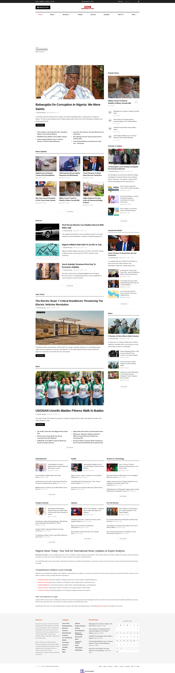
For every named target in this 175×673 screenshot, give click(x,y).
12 (127, 636)
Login (121, 1)
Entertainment (66, 633)
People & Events (80, 626)
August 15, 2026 (65, 203)
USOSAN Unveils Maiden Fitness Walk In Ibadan (52, 136)
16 (117, 640)
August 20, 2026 (52, 414)
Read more (41, 125)
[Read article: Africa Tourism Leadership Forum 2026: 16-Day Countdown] (113, 189)
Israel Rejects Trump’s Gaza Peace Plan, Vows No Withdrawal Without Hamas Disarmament (129, 272)
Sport (39, 403)
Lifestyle (106, 14)
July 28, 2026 (62, 483)
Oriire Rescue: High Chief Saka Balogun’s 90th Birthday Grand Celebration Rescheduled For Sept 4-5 (52, 523)
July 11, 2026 (46, 531)
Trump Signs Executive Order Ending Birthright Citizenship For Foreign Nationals (129, 282)
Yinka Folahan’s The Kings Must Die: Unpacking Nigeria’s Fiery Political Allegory (128, 510)
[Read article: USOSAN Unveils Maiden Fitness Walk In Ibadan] (70, 388)
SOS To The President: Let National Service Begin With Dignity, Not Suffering (93, 510)
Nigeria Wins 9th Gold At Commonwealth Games (88, 431)
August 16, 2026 (41, 203)
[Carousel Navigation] (87, 47)
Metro (111, 332)
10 (120, 636)
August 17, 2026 (65, 178)
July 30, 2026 (124, 533)
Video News (78, 647)
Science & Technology (78, 633)
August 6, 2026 (125, 287)
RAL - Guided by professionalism (50, 666)
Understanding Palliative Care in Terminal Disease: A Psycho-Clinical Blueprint (93, 466)
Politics (80, 14)
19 (127, 640)
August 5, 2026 (125, 297)
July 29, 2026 (125, 357)
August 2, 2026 (43, 477)
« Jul (117, 651)
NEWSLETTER (43, 7)
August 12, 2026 (126, 204)
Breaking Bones (67, 626)
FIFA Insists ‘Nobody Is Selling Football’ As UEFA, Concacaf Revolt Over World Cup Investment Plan (86, 436)
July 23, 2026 (118, 485)
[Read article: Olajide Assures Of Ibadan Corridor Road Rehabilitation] (46, 163)
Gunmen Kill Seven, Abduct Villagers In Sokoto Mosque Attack (128, 363)
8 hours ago (52, 112)
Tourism (93, 14)
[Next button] (37, 47)
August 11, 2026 (125, 338)
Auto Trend (40, 312)
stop (41, 49)
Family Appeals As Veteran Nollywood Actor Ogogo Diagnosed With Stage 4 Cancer (58, 466)
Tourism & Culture (115, 162)
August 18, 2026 (41, 178)
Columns (65, 630)
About (37, 1)
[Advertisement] (87, 30)
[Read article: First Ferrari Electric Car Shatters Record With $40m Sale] (47, 232)
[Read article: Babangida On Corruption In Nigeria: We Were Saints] (70, 82)
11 (124, 636)
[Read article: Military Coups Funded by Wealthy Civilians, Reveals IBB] (69, 188)
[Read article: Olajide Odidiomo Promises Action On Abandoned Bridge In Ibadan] (93, 188)
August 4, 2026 (87, 521)
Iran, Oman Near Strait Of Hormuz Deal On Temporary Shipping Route (128, 293)
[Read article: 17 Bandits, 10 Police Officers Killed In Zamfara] (123, 326)
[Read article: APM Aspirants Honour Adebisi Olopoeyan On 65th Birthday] (69, 163)
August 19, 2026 (89, 470)
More (133, 14)
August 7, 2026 (125, 213)
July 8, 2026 (46, 537)
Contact (52, 1)
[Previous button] (36, 47)
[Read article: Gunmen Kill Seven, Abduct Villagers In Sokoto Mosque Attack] (113, 365)
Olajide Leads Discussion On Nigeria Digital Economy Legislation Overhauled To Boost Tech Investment (122, 483)
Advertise (42, 1)
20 (131, 640)
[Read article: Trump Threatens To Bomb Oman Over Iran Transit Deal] (93, 163)
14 (134, 636)
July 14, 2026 (41, 525)
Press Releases (80, 630)
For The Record (67, 637)
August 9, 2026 (125, 276)
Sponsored (78, 636)
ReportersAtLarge (41, 112)
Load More (69, 211)
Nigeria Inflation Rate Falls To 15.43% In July (82, 244)
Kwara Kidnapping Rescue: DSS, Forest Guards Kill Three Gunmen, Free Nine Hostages (129, 353)
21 (134, 640)
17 (120, 640)
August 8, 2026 (88, 514)
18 (124, 640)
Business (66, 14)
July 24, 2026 (122, 477)
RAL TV (120, 14)
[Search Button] (138, 1)
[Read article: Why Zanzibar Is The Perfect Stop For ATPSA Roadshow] (113, 212)
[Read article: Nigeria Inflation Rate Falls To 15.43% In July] (47, 251)
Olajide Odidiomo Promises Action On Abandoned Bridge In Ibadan (93, 200)
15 (137, 636)
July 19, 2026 (51, 308)
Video (77, 645)
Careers (47, 1)
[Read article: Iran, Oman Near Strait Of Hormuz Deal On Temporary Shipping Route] (113, 294)
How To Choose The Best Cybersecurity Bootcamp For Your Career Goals (128, 466)
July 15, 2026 (43, 489)
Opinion (77, 623)
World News (88, 169)
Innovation (65, 642)
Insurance (65, 645)
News (52, 14)
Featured (65, 635)
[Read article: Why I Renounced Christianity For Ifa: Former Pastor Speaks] (46, 188)
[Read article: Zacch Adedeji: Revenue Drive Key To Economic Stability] (47, 271)
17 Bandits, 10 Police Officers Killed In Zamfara (123, 336)
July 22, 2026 (52, 516)
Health (64, 640)
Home (40, 14)
